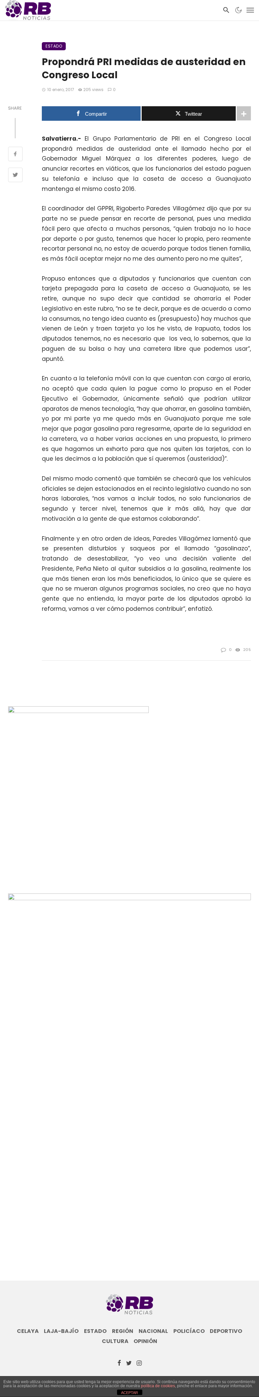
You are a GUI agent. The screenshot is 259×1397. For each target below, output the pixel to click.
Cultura (115, 1341)
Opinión (145, 1341)
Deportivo (226, 1331)
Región (122, 1331)
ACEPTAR (129, 1393)
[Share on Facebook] (15, 155)
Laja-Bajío (61, 1331)
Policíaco (189, 1331)
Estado (54, 46)
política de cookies (158, 1386)
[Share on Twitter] (15, 176)
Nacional (153, 1331)
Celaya (28, 1331)
